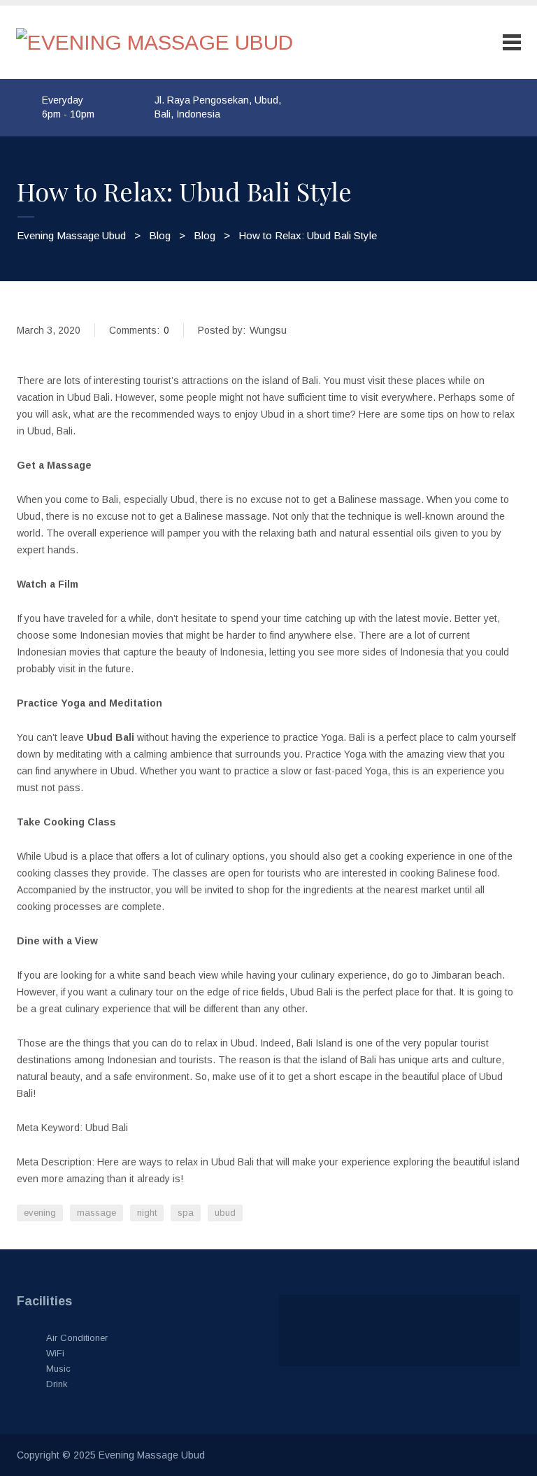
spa (186, 1212)
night (147, 1212)
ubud (225, 1212)
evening (40, 1212)
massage (96, 1212)
